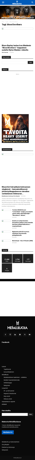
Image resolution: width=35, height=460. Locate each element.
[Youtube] (29, 334)
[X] (25, 334)
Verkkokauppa (8, 383)
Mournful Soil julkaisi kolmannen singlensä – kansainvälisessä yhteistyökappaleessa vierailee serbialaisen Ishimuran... (16, 190)
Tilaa (7, 264)
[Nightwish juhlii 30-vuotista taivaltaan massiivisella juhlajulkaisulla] (6, 234)
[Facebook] (5, 334)
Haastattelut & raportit (8, 401)
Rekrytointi (7, 385)
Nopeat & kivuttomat (10, 393)
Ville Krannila (5, 52)
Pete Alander (17, 196)
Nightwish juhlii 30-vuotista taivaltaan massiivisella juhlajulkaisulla (20, 233)
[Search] (32, 2)
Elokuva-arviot (8, 399)
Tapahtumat (7, 369)
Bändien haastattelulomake (12, 380)
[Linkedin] (15, 334)
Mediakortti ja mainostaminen (10, 442)
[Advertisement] (17, 92)
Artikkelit (4, 404)
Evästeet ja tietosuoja (8, 447)
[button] (3, 2)
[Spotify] (20, 334)
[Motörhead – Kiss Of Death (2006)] (6, 243)
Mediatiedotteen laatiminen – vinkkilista (15, 377)
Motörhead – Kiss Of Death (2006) (22, 240)
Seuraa (17, 254)
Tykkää (7, 254)
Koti (3, 22)
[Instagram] (10, 334)
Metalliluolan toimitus (7, 196)
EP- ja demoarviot (9, 391)
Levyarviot (5, 388)
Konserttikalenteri (9, 372)
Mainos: (5, 69)
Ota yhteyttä (5, 444)
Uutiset (4, 366)
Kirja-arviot (7, 396)
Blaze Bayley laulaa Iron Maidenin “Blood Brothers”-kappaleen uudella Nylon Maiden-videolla (16, 47)
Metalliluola (5, 374)
